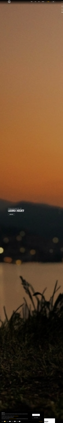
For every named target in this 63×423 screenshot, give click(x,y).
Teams (31, 1)
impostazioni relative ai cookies (12, 418)
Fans (38, 1)
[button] (60, 209)
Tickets (48, 1)
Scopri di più (11, 215)
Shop (53, 1)
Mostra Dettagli (40, 421)
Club (35, 1)
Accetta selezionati (36, 417)
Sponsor (43, 1)
